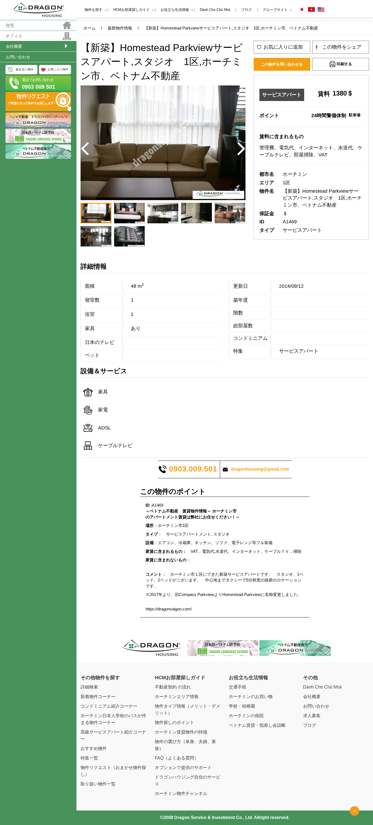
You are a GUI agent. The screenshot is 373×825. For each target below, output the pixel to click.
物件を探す (93, 10)
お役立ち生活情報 (175, 10)
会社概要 (14, 46)
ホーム (89, 28)
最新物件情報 (120, 28)
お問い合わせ (18, 57)
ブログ (246, 10)
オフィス (14, 36)
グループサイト (275, 10)
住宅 (10, 25)
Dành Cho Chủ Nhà (215, 10)
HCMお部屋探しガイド (131, 10)
